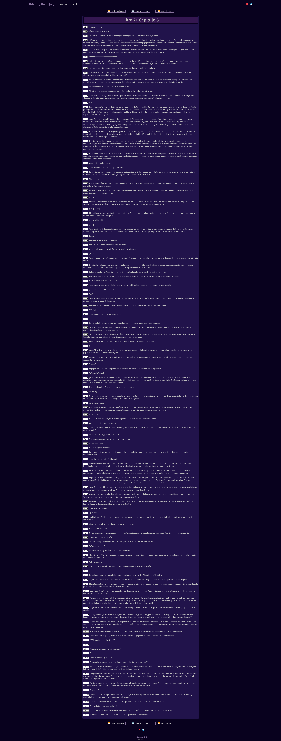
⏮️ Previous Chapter (116, 11)
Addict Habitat (41, 4)
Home (63, 4)
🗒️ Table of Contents (140, 11)
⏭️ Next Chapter (164, 11)
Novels (74, 4)
